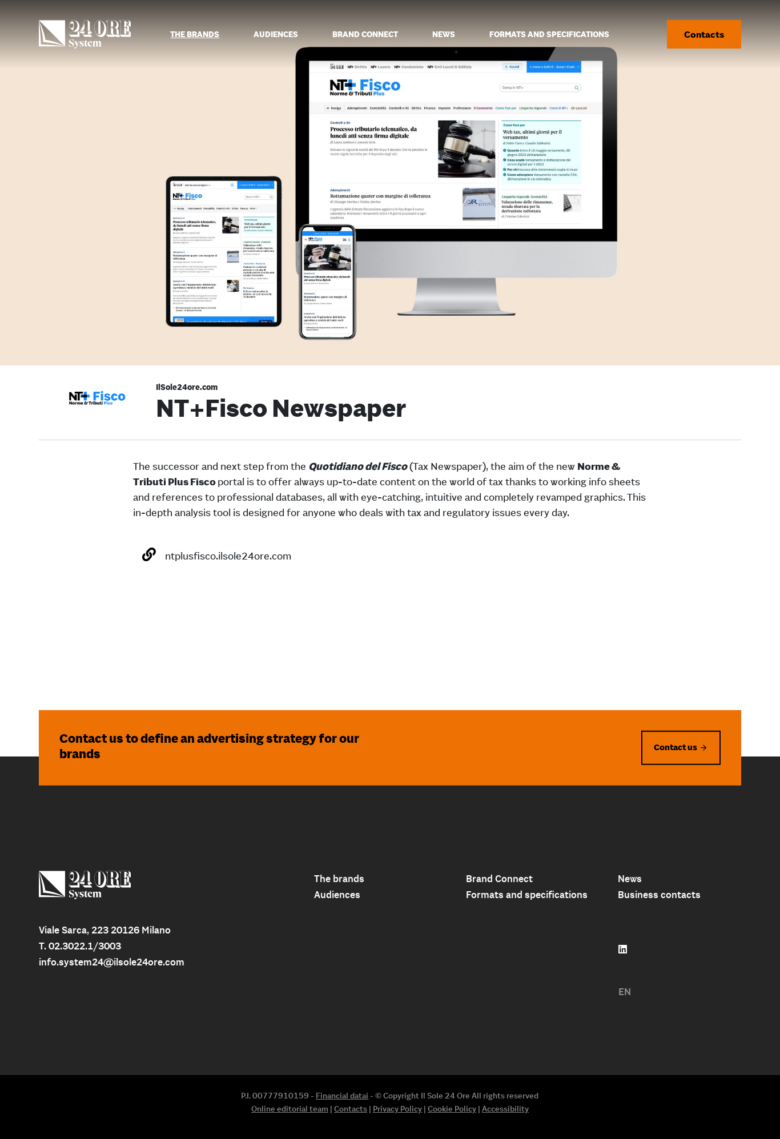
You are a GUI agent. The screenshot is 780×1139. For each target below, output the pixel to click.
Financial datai (342, 1095)
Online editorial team (289, 1109)
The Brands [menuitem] (194, 34)
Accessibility (505, 1109)
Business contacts (659, 894)
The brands (339, 878)
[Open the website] (149, 554)
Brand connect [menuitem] (365, 34)
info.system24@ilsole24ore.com (111, 962)
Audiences (337, 894)
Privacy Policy (397, 1109)
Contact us (675, 747)
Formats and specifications (527, 894)
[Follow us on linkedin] (623, 949)
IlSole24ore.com (187, 387)
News (630, 878)
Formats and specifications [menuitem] (549, 34)
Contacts (704, 34)
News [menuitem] (443, 34)
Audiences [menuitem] (276, 34)
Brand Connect (499, 878)
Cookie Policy (452, 1109)
